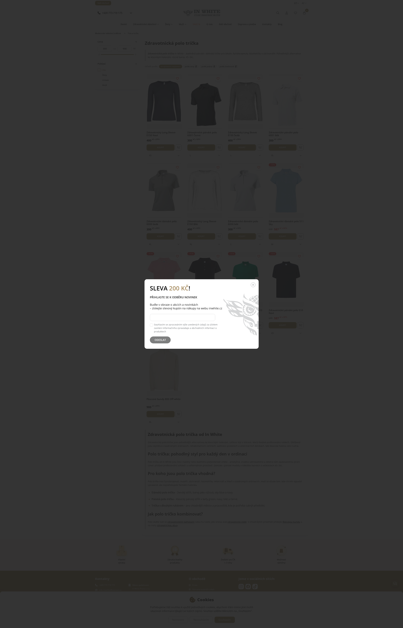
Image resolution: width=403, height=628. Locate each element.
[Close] (253, 284)
